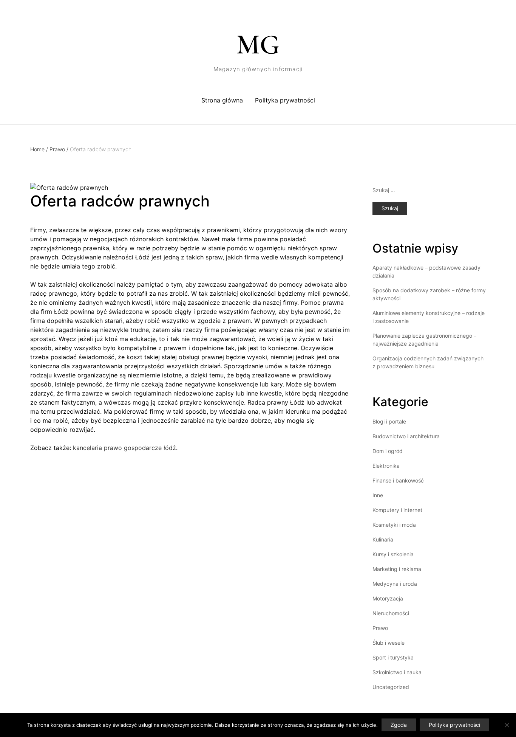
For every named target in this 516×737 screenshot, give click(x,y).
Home (39, 149)
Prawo (58, 149)
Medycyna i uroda (394, 583)
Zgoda (399, 724)
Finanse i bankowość (398, 480)
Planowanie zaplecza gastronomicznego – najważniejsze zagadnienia (424, 339)
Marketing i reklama (396, 569)
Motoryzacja (387, 598)
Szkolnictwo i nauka (397, 672)
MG (258, 44)
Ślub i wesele (388, 642)
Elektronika (386, 465)
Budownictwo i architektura (406, 436)
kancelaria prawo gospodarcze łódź (124, 448)
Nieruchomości (390, 613)
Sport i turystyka (393, 657)
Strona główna (222, 100)
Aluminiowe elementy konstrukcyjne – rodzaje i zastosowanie (428, 317)
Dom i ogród (387, 451)
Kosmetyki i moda (394, 524)
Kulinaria (382, 539)
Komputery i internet (397, 510)
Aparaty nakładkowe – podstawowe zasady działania (426, 271)
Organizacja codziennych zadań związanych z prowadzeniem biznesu (428, 362)
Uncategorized (390, 687)
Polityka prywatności (285, 100)
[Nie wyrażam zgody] (506, 725)
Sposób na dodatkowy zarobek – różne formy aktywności (429, 294)
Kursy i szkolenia (393, 554)
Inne (377, 495)
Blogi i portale (389, 421)
